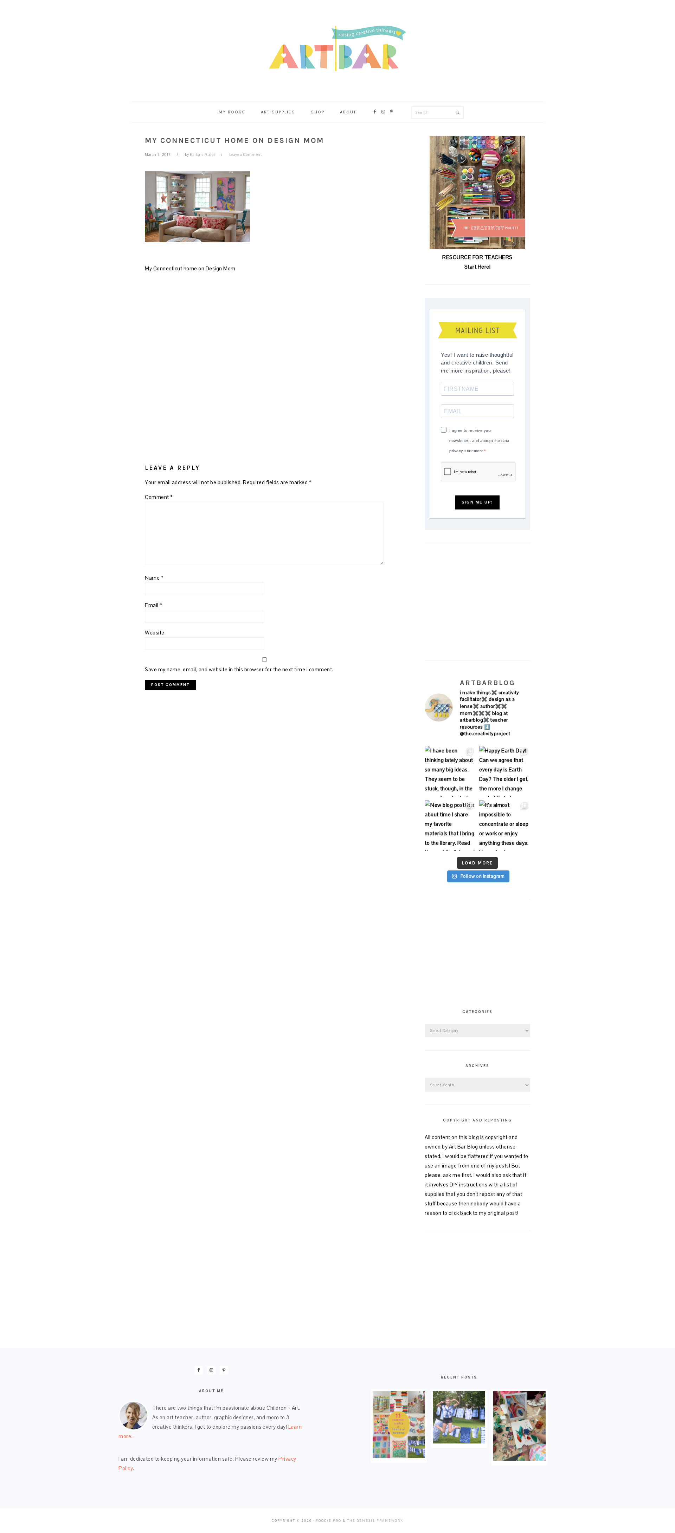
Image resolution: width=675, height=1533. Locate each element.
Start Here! (477, 266)
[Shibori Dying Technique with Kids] (459, 1441)
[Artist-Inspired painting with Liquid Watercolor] (519, 1458)
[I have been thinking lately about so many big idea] (450, 771)
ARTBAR (337, 48)
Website (155, 632)
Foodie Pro (328, 1521)
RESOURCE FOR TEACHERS (477, 257)
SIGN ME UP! (477, 502)
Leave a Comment (245, 154)
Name (154, 577)
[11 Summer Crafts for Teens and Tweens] (399, 1456)
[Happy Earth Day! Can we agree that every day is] (504, 771)
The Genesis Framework (375, 1521)
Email (153, 605)
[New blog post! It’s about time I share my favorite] (450, 825)
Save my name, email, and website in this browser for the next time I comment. (239, 669)
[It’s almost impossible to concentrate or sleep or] (504, 825)
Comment (159, 497)
